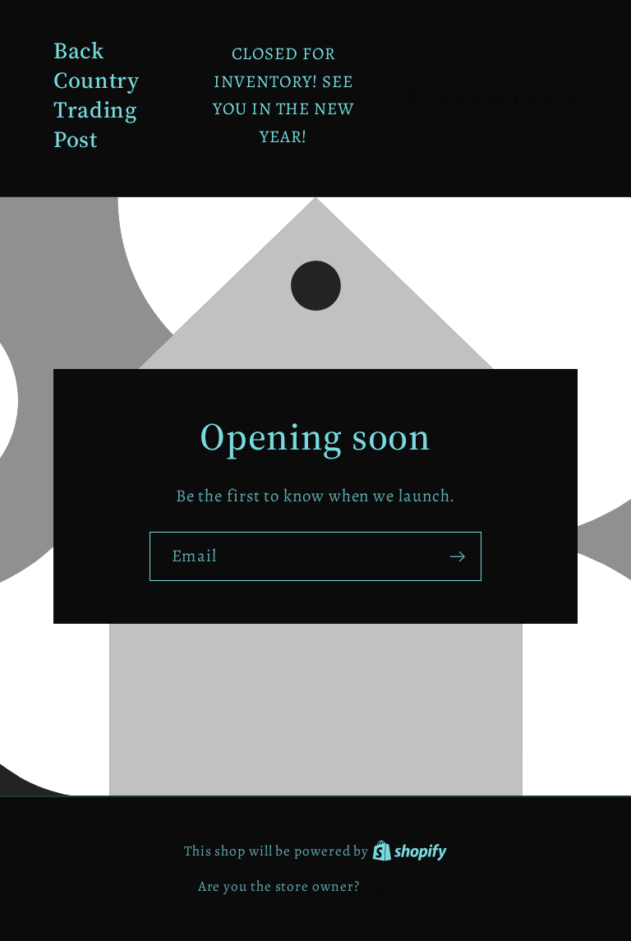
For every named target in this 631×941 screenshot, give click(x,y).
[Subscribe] (457, 557)
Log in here (397, 886)
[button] (489, 96)
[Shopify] (409, 851)
